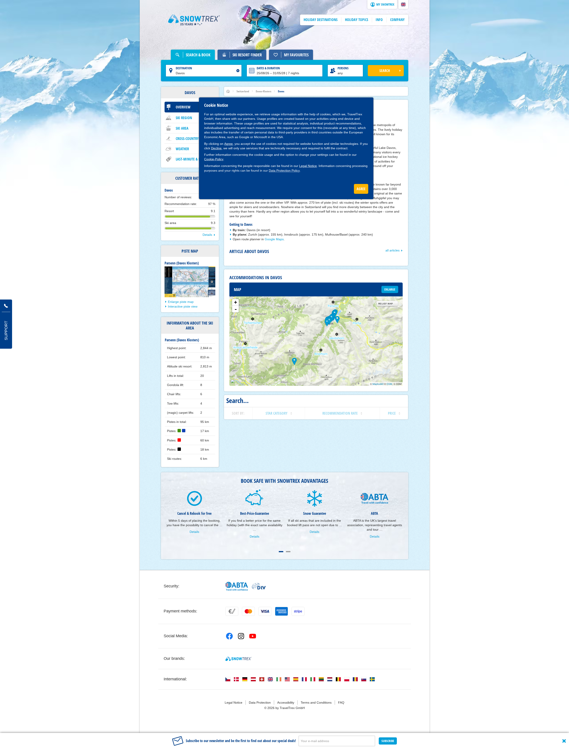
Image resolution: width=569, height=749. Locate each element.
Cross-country (187, 138)
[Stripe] (298, 611)
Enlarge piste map (181, 302)
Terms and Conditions (316, 702)
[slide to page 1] (281, 551)
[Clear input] (238, 70)
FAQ (341, 702)
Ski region (184, 117)
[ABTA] (236, 586)
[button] (403, 4)
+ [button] (235, 302)
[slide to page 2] (288, 551)
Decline (216, 148)
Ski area (182, 128)
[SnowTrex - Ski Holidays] (238, 658)
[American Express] (281, 611)
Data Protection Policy (284, 170)
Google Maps (274, 239)
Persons (343, 68)
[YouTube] (253, 636)
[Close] (564, 741)
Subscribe (387, 741)
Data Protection (260, 702)
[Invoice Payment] (231, 611)
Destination (184, 68)
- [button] (235, 309)
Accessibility (285, 702)
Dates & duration (268, 68)
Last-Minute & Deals (191, 159)
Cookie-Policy (213, 159)
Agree (228, 144)
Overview (183, 107)
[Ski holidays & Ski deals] (194, 19)
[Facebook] (229, 636)
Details (207, 234)
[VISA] (264, 611)
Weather (182, 148)
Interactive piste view (182, 306)
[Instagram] (241, 636)
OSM (389, 384)
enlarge (389, 289)
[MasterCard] (248, 611)
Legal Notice (308, 166)
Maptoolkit (377, 384)
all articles (392, 250)
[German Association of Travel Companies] (259, 586)
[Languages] (227, 679)
